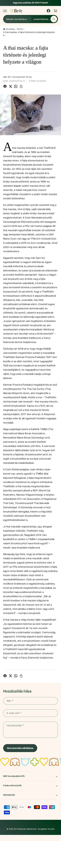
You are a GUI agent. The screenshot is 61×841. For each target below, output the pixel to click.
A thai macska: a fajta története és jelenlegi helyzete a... (29, 34)
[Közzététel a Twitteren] (10, 86)
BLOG (20, 29)
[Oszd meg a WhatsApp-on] (16, 86)
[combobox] (45, 19)
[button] (5, 10)
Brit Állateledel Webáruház (25, 829)
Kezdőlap (10, 29)
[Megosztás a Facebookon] (5, 86)
